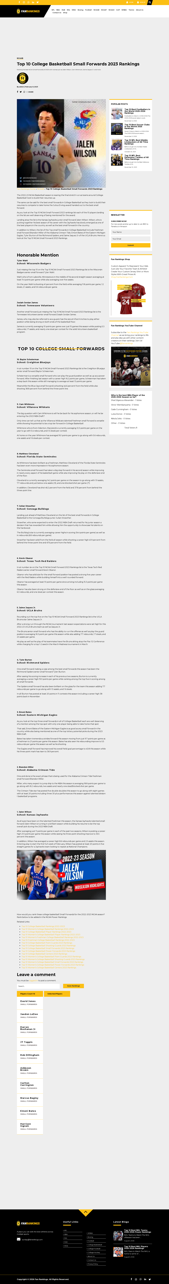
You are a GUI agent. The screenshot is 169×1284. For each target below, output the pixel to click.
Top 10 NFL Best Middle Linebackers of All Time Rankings (136, 142)
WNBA (124, 10)
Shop (65, 13)
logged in (33, 980)
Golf (118, 10)
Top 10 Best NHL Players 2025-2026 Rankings (136, 1247)
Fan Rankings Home (26, 189)
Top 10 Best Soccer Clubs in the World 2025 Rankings (137, 126)
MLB (63, 10)
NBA (58, 10)
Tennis (131, 10)
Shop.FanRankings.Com (122, 277)
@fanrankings (126, 343)
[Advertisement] (84, 41)
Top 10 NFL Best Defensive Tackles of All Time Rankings (137, 157)
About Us (139, 10)
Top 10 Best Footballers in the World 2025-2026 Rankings (137, 111)
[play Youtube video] (61, 875)
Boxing (80, 10)
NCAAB (96, 10)
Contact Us (57, 13)
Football (88, 10)
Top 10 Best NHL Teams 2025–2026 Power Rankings (137, 1231)
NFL (53, 10)
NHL (68, 10)
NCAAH (111, 10)
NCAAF (104, 10)
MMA (74, 10)
